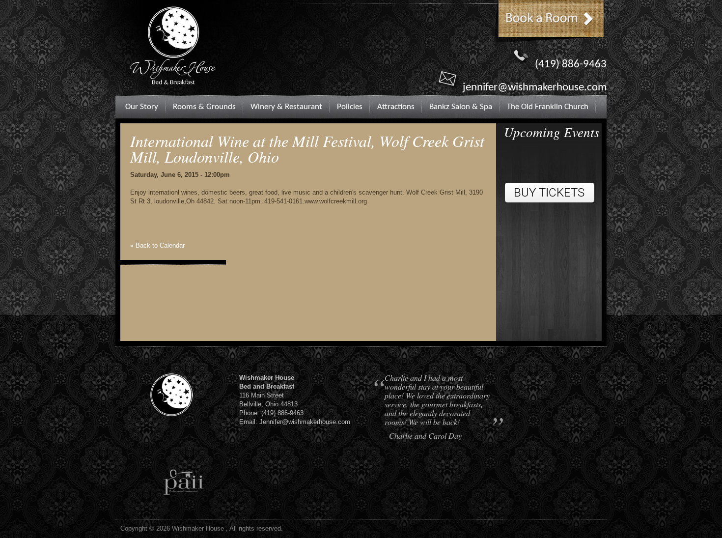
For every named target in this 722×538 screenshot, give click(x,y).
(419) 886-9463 (571, 64)
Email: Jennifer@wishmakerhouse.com (294, 421)
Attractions (396, 107)
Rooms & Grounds (204, 107)
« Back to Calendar (157, 245)
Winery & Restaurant (286, 107)
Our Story (141, 107)
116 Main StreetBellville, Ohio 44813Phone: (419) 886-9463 (271, 395)
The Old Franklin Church (547, 107)
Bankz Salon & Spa (460, 107)
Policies (349, 107)
